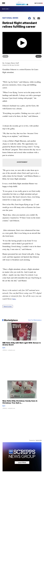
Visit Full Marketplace (35, 320)
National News (10, 18)
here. (14, 299)
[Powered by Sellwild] (39, 440)
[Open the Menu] (3, 3)
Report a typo (8, 306)
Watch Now (38, 3)
